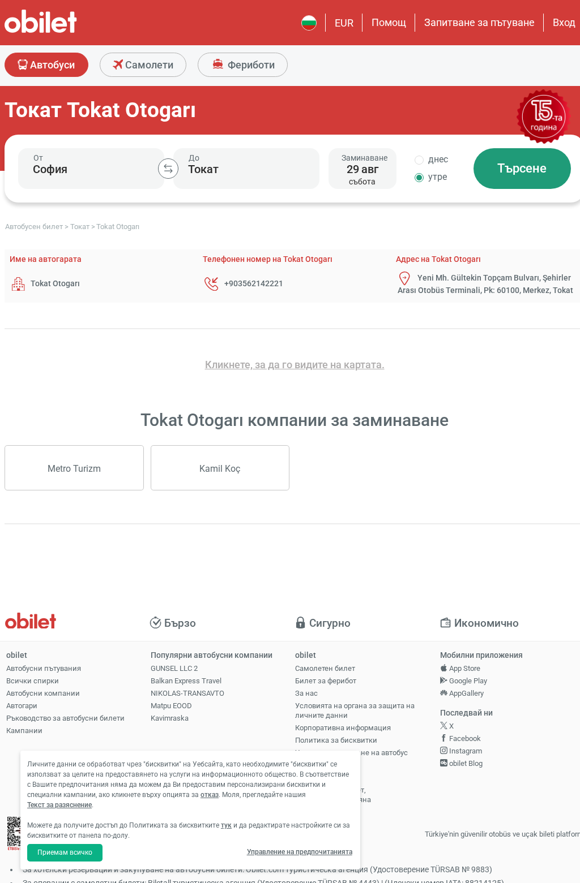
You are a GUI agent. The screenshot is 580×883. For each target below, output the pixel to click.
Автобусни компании (43, 693)
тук (226, 825)
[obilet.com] (68, 31)
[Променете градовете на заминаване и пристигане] (168, 168)
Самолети (148, 65)
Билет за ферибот (325, 681)
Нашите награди (323, 765)
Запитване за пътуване (479, 22)
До (194, 157)
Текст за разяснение (59, 805)
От (38, 157)
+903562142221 (253, 283)
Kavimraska (170, 718)
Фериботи (250, 65)
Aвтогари (21, 705)
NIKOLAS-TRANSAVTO (187, 693)
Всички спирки (32, 681)
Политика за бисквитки (336, 740)
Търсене (522, 168)
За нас (306, 693)
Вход (564, 22)
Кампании (24, 730)
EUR (344, 23)
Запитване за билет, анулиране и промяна (333, 795)
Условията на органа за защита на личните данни (355, 710)
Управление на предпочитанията (299, 852)
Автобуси (51, 65)
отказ (210, 795)
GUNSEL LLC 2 (174, 668)
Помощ (389, 22)
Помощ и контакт (325, 777)
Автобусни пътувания (43, 668)
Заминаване (364, 157)
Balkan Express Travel (186, 681)
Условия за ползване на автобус (351, 752)
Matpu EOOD (171, 705)
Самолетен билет (325, 668)
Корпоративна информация (343, 727)
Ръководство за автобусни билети (65, 718)
